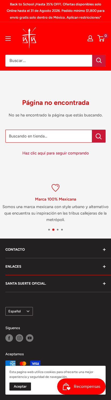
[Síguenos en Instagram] (19, 338)
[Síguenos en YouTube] (29, 338)
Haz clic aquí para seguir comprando (55, 153)
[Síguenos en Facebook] (9, 338)
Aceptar (20, 386)
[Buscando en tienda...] (99, 136)
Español (14, 311)
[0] (101, 38)
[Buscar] (99, 61)
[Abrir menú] (8, 38)
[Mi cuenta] (90, 38)
